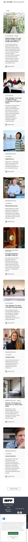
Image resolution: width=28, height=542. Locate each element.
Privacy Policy (21, 529)
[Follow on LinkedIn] (21, 513)
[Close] (24, 516)
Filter (8, 10)
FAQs (8, 507)
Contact (10, 505)
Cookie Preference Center (13, 537)
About (6, 505)
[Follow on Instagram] (18, 513)
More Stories (14, 488)
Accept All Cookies (13, 533)
